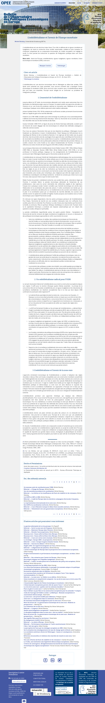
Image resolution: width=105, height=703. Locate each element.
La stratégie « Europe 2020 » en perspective (38, 540)
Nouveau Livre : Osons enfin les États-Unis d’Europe (40, 534)
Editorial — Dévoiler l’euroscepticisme (36, 532)
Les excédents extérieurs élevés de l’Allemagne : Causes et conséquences (48, 632)
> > (79, 482)
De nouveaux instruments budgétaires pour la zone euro (42, 600)
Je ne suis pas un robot (17, 678)
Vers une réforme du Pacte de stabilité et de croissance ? (42, 640)
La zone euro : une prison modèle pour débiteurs (40, 597)
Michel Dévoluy (20, 41)
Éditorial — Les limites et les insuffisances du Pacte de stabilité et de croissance (50, 493)
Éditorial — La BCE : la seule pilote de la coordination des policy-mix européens (49, 561)
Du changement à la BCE (32, 620)
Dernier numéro (60, 3)
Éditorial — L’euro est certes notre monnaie (38, 538)
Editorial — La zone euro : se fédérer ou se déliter (40, 577)
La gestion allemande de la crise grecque (37, 526)
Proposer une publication (38, 674)
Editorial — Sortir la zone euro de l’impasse (38, 528)
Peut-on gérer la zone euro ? (33, 589)
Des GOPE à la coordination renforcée (36, 505)
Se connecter (38, 685)
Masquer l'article (45, 66)
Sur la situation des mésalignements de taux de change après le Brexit (47, 630)
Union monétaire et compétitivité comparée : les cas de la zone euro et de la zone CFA (52, 579)
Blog (79, 3)
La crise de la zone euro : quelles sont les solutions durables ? (44, 587)
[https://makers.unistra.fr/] (64, 690)
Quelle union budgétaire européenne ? (36, 610)
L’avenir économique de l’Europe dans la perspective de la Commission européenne (51, 550)
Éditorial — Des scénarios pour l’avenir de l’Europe (40, 557)
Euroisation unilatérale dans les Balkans (37, 571)
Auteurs (87, 3)
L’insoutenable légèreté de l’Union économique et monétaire (44, 583)
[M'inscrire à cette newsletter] (24, 701)
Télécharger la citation (31, 79)
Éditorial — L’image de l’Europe (34, 489)
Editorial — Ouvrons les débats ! (34, 544)
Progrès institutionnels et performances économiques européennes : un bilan (49, 553)
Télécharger (61, 66)
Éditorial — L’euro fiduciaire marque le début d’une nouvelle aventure (47, 507)
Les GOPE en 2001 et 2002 (32, 497)
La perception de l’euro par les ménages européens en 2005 (43, 628)
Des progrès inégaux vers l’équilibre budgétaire (39, 559)
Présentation (97, 3)
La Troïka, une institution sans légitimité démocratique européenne (46, 642)
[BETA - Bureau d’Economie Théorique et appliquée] (87, 689)
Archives (72, 3)
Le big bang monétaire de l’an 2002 (35, 565)
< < (54, 482)
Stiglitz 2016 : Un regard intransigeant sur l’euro (40, 546)
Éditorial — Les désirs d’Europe (34, 622)
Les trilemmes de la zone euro (34, 606)
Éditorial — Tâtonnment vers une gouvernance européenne (43, 509)
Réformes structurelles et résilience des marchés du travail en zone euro (48, 636)
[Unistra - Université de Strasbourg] (40, 692)
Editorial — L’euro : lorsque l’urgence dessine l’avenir (41, 542)
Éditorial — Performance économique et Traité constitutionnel (44, 624)
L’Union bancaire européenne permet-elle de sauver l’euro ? (43, 585)
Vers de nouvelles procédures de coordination (39, 491)
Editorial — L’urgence (31, 608)
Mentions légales (39, 682)
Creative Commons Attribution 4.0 (35, 468)
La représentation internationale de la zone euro (40, 503)
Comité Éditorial (39, 678)
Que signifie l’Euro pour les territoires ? (36, 618)
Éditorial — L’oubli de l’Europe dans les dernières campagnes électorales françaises (51, 499)
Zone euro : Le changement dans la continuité (39, 599)
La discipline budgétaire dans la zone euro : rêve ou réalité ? (43, 612)
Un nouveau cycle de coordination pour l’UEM (38, 487)
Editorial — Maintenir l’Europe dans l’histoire (38, 530)
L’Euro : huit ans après (31, 626)
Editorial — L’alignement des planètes (36, 548)
